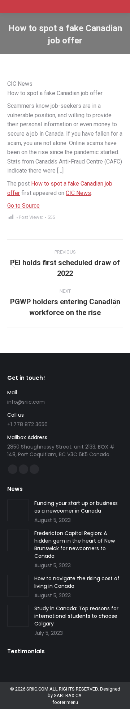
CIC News (78, 193)
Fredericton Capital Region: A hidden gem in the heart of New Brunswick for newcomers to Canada (74, 545)
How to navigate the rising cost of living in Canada (77, 582)
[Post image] (18, 510)
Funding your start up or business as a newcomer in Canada (76, 507)
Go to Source (23, 205)
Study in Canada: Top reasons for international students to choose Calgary (76, 616)
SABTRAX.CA (68, 695)
